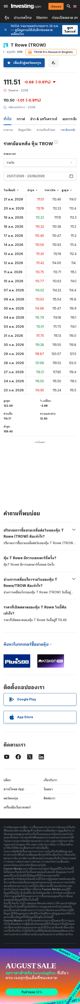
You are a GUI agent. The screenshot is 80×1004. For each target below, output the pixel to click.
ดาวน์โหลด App (14, 789)
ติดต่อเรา (49, 798)
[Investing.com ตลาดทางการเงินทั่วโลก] (26, 6)
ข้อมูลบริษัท (24, 129)
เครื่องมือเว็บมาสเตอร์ (17, 807)
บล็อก (7, 780)
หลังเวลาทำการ (16, 107)
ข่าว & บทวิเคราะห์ (43, 119)
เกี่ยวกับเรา (50, 780)
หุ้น (6, 17)
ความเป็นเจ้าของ (46, 129)
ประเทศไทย (23, 17)
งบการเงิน (70, 119)
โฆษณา (48, 789)
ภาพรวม (8, 129)
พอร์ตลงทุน (11, 798)
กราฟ (21, 119)
